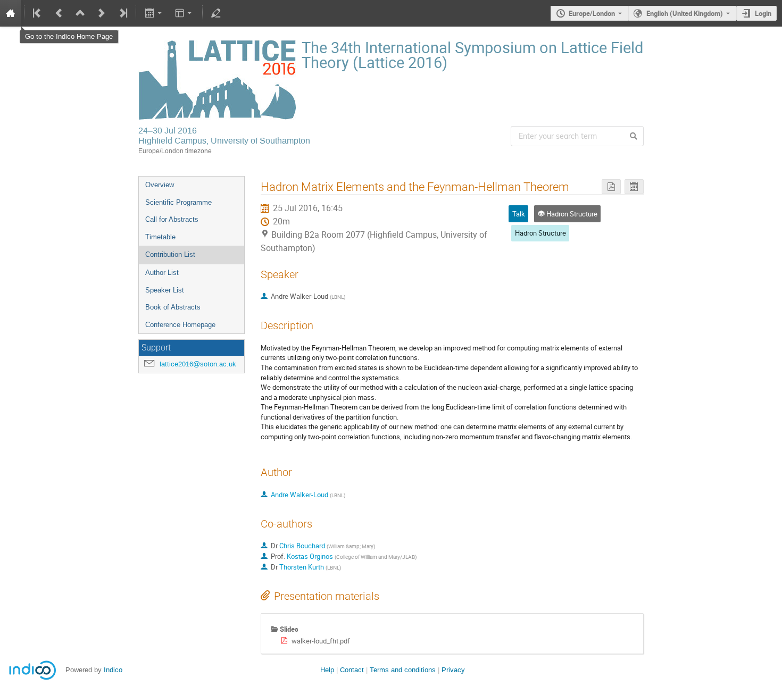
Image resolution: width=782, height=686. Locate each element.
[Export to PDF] (611, 187)
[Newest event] (122, 13)
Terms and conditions (403, 669)
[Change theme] (184, 13)
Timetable (160, 237)
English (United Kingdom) (684, 13)
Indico (113, 669)
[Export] (154, 13)
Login (763, 13)
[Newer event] (101, 13)
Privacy (453, 669)
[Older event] (59, 13)
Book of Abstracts (173, 307)
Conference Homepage (180, 325)
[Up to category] (80, 13)
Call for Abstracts (171, 219)
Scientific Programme (178, 202)
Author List (162, 273)
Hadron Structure (540, 233)
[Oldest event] (37, 13)
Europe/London (592, 13)
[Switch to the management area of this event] (216, 13)
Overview (159, 185)
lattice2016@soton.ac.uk (198, 364)
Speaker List (164, 290)
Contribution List (170, 254)
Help (327, 669)
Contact (352, 669)
